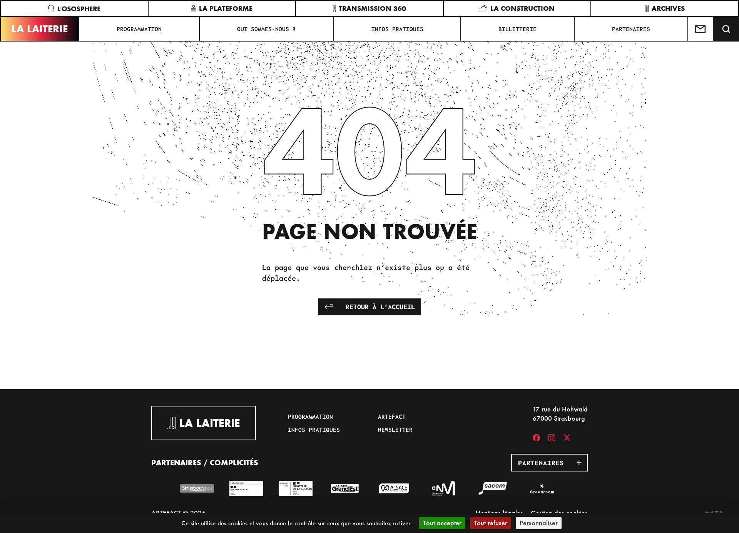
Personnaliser (539, 523)
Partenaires (631, 29)
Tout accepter (442, 523)
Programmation (139, 29)
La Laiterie (40, 29)
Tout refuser (490, 523)
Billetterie (517, 29)
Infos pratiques (397, 29)
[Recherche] (726, 29)
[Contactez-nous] (701, 29)
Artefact (392, 416)
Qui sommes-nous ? (266, 29)
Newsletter (395, 429)
